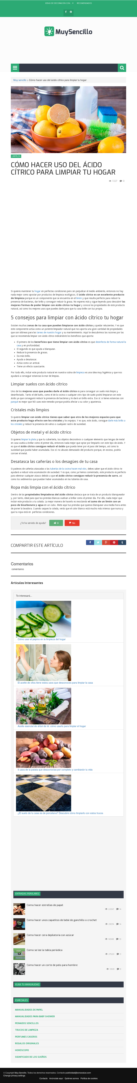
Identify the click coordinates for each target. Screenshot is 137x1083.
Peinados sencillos (27, 1023)
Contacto (43, 1078)
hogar (38, 291)
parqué (14, 401)
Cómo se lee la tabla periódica (44, 950)
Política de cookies (89, 1078)
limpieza (80, 372)
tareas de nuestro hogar (49, 332)
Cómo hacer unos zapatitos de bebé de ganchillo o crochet (62, 920)
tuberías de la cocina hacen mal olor (68, 468)
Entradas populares (27, 893)
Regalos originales (27, 1043)
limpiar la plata (28, 439)
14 (120, 909)
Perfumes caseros (26, 1036)
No (73, 523)
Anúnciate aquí (56, 1078)
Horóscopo (22, 1050)
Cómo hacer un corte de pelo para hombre (52, 965)
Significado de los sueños (31, 1057)
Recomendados (84, 3)
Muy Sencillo (20, 1072)
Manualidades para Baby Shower (35, 1016)
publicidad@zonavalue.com (78, 1072)
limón (79, 298)
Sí (58, 523)
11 (120, 954)
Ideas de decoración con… (58, 3)
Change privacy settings (14, 1075)
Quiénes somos (72, 1078)
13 (120, 939)
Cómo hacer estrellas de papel (45, 905)
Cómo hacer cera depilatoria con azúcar (50, 935)
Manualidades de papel (29, 1009)
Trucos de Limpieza (26, 1030)
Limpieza (16, 156)
